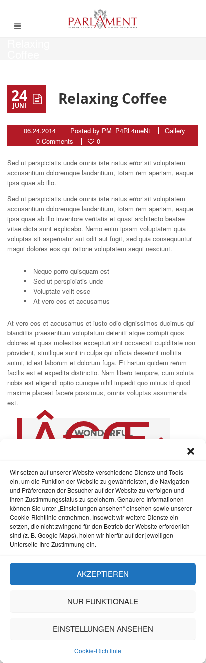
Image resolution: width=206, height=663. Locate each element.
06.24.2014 (40, 130)
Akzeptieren (103, 573)
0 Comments (55, 141)
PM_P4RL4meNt (126, 130)
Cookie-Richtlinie (98, 650)
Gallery (175, 130)
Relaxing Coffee (113, 98)
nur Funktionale (103, 601)
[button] (191, 451)
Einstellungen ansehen (103, 628)
